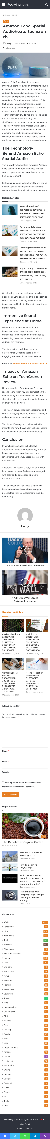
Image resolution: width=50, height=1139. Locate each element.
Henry (9, 43)
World (14, 15)
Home (7, 15)
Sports (7, 1034)
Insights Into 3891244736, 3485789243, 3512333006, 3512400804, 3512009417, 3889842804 (33, 642)
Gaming (7, 1029)
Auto (6, 1003)
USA (6, 931)
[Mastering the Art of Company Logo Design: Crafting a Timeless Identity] (10, 895)
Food (6, 1025)
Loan (6, 1043)
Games (7, 1056)
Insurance (8, 1061)
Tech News (9, 936)
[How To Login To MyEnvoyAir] (10, 867)
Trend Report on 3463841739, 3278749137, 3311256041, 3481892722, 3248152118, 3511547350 (34, 681)
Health (7, 958)
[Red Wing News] (18, 4)
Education (8, 994)
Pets (6, 1038)
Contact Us (28, 1128)
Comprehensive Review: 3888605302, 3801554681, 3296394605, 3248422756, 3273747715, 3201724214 (10, 682)
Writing (7, 1070)
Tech (6, 940)
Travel (6, 998)
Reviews (7, 1052)
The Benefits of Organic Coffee (22, 842)
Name (5, 751)
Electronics (9, 1065)
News (6, 976)
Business (8, 944)
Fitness (7, 1092)
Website (5, 772)
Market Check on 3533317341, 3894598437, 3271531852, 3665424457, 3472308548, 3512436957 (11, 642)
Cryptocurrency (11, 1047)
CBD (6, 1016)
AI (5, 1097)
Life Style (8, 967)
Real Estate (9, 989)
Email (5, 761)
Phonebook (9, 949)
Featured (8, 1083)
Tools (6, 1101)
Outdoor (7, 1074)
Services (8, 980)
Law (6, 962)
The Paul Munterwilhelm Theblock (30, 363)
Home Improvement (13, 953)
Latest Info (9, 927)
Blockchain (9, 971)
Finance (7, 1020)
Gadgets (7, 1079)
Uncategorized (10, 1007)
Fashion (7, 985)
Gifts (6, 1105)
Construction (9, 1012)
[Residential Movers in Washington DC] (10, 856)
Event (6, 1088)
